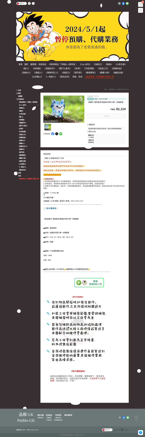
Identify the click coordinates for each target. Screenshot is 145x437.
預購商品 (90, 99)
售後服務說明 (58, 420)
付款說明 (58, 415)
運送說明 (58, 417)
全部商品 (49, 415)
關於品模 (40, 415)
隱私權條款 (68, 415)
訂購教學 (49, 417)
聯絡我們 (40, 417)
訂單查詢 (49, 420)
